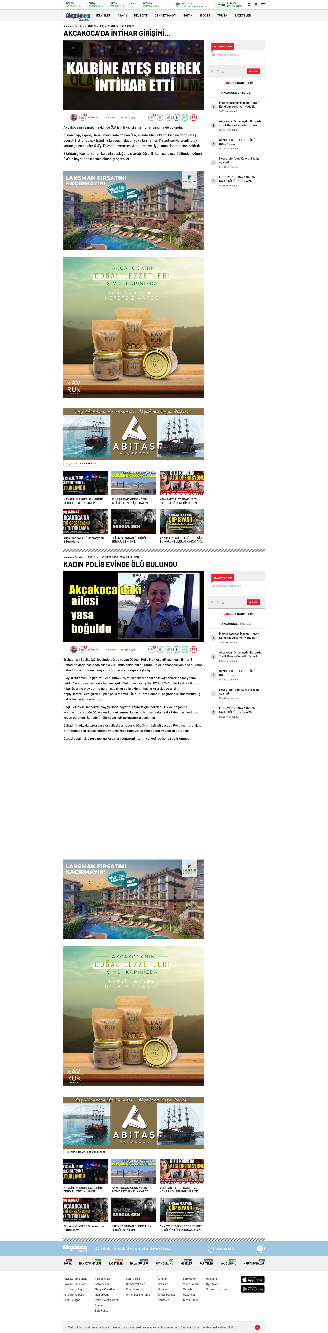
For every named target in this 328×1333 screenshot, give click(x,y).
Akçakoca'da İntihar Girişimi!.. (82, 463)
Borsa (67, 1262)
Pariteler (206, 1262)
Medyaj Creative (105, 1289)
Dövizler (163, 1284)
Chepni (99, 1305)
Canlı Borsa (133, 1278)
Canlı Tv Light (71, 1300)
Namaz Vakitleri (90, 1262)
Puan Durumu (164, 1262)
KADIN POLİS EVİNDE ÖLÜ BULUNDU (85, 1151)
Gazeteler (116, 1262)
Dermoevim (102, 1284)
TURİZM (222, 15)
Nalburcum (102, 1294)
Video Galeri (190, 1284)
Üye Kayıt (212, 1284)
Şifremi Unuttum (216, 1289)
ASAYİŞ (122, 15)
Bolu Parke (101, 1310)
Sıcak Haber (190, 1300)
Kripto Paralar (254, 1262)
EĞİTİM (187, 15)
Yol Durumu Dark (73, 1294)
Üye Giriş (211, 1278)
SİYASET (204, 15)
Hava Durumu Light (75, 1278)
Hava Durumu (139, 1262)
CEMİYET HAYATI (165, 15)
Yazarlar (188, 1289)
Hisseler (186, 1262)
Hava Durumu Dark (74, 1284)
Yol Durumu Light (73, 1289)
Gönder (253, 71)
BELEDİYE (141, 15)
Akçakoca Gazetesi (73, 26)
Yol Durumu (228, 1262)
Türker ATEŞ (102, 1278)
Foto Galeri (189, 1278)
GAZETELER (242, 15)
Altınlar (162, 1278)
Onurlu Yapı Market (106, 1300)
